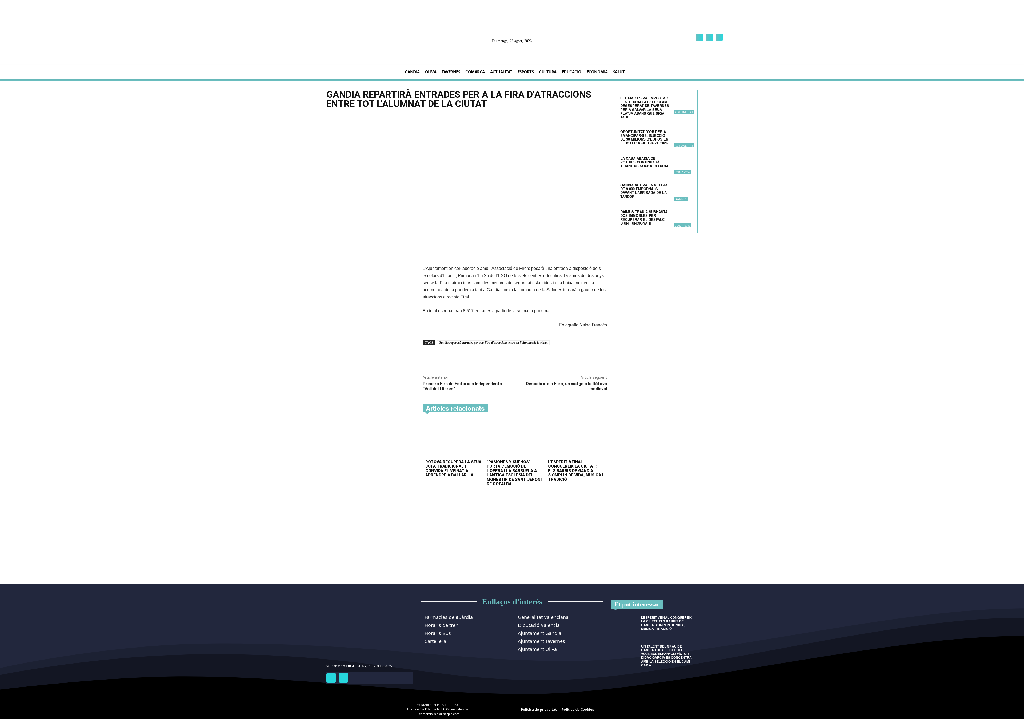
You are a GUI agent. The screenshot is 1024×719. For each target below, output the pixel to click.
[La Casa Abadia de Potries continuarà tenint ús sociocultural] (683, 164)
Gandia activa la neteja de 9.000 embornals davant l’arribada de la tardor (643, 190)
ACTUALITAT (684, 112)
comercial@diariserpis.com (439, 714)
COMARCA (682, 172)
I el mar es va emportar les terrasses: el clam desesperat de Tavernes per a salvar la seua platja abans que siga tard (644, 107)
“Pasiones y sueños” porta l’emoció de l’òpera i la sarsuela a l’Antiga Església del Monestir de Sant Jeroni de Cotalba (514, 473)
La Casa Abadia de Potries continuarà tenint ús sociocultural (644, 162)
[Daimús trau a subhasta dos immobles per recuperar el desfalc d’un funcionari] (683, 218)
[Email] (484, 357)
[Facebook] (699, 37)
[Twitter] (343, 678)
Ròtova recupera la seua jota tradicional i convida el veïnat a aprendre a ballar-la (453, 469)
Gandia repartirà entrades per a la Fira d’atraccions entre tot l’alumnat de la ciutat (493, 343)
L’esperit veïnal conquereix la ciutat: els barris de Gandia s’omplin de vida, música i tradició (575, 471)
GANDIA (681, 199)
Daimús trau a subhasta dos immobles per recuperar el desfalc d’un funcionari (643, 217)
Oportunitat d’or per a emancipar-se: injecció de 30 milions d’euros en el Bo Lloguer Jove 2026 (644, 137)
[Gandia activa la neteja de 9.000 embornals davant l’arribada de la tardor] (683, 191)
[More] (497, 357)
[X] (719, 37)
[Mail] (709, 37)
